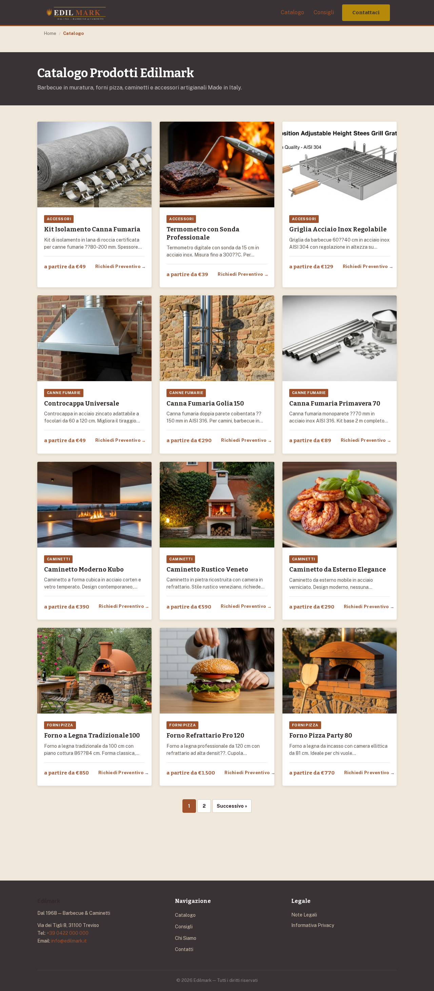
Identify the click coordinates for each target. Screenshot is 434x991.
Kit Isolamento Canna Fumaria (92, 229)
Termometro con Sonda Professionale (202, 233)
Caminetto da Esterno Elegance (337, 569)
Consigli (324, 12)
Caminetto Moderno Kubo (84, 569)
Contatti (184, 949)
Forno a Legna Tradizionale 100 (92, 735)
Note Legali (304, 914)
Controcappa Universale (81, 403)
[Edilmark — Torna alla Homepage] (76, 12)
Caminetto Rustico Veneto (207, 569)
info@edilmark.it (69, 941)
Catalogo (292, 12)
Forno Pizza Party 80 (320, 735)
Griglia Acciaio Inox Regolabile (338, 229)
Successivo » (232, 806)
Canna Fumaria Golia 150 (205, 403)
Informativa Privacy (312, 925)
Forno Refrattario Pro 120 (205, 735)
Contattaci (366, 12)
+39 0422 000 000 (67, 933)
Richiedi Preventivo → (120, 266)
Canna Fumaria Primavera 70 (334, 403)
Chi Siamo (185, 938)
